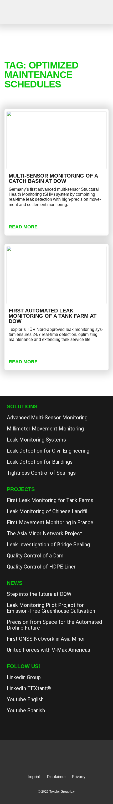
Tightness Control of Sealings (41, 473)
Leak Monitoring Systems (36, 440)
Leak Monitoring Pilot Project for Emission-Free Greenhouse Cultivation (51, 608)
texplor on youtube (27, 725)
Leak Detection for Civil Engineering (48, 451)
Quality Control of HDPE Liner (41, 566)
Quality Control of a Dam (35, 555)
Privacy (78, 776)
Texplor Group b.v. (30, 12)
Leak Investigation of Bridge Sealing (48, 544)
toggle (102, 11)
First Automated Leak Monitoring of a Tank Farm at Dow (52, 316)
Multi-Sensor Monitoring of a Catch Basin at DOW (53, 178)
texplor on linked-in (13, 725)
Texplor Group (56, 757)
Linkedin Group (24, 677)
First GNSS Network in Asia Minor (46, 639)
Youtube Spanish (26, 710)
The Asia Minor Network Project (44, 533)
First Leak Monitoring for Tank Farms (50, 500)
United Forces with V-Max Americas (48, 650)
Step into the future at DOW (39, 594)
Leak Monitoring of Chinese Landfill (48, 511)
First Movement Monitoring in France (50, 522)
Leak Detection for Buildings (40, 462)
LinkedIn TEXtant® (29, 688)
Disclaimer (56, 776)
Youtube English (25, 699)
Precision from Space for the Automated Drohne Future (54, 625)
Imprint (34, 776)
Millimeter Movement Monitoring (45, 428)
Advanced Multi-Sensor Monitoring (47, 417)
